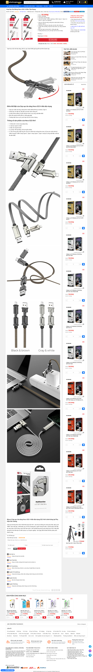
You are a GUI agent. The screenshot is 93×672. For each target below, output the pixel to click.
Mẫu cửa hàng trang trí (79, 635)
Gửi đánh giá (21, 548)
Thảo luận (9, 557)
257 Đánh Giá (23, 11)
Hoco (62, 633)
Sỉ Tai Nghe (42, 631)
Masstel (78, 633)
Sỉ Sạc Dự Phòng (33, 631)
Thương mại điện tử (67, 635)
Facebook (66, 11)
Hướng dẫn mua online (51, 655)
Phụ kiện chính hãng (29, 6)
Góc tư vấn (31, 635)
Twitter (71, 11)
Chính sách (39, 6)
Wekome (73, 633)
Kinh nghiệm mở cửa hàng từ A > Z (43, 635)
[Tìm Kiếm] (47, 2)
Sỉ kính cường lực (71, 631)
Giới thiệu (48, 656)
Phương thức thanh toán (78, 640)
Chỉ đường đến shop (30, 655)
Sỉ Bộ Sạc (19, 631)
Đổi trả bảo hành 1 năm (36, 641)
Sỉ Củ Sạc (25, 631)
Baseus (67, 633)
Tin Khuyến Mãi (23, 635)
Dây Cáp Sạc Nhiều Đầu (54, 11)
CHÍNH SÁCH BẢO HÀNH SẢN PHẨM (54, 650)
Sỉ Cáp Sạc (48, 631)
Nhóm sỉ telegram (81, 624)
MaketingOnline (57, 635)
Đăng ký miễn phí (69, 1)
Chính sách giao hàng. (80, 20)
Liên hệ (51, 6)
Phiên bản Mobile (30, 656)
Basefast (15, 635)
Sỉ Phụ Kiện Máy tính (12, 633)
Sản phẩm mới (55, 633)
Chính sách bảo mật (50, 651)
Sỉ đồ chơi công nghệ (24, 633)
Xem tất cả (83, 84)
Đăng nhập (68, 2)
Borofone (9, 635)
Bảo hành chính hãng (57, 640)
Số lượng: (40, 33)
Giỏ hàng (83, 2)
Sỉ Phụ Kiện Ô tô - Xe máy (59, 631)
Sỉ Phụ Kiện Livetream (36, 633)
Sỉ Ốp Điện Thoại (47, 633)
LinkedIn (82, 11)
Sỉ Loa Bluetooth (11, 631)
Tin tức (46, 6)
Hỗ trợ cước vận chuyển (16, 640)
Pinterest (77, 11)
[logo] (14, 2)
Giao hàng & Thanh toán (51, 653)
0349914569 (82, 30)
